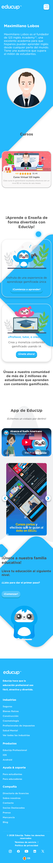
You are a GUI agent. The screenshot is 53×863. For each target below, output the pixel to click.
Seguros (7, 706)
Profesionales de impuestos (19, 725)
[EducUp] (46, 7)
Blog (5, 822)
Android (7, 760)
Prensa (7, 813)
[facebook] (18, 851)
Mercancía (9, 817)
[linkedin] (34, 851)
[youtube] (26, 851)
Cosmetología (11, 721)
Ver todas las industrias (16, 735)
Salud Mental (10, 730)
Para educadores (12, 779)
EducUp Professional (15, 750)
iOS (5, 755)
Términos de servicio (25, 842)
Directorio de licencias (16, 793)
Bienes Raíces (11, 711)
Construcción (10, 716)
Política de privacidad (26, 846)
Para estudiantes (12, 774)
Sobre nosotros (12, 798)
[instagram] (10, 851)
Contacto (8, 803)
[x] (42, 851)
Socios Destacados (14, 808)
